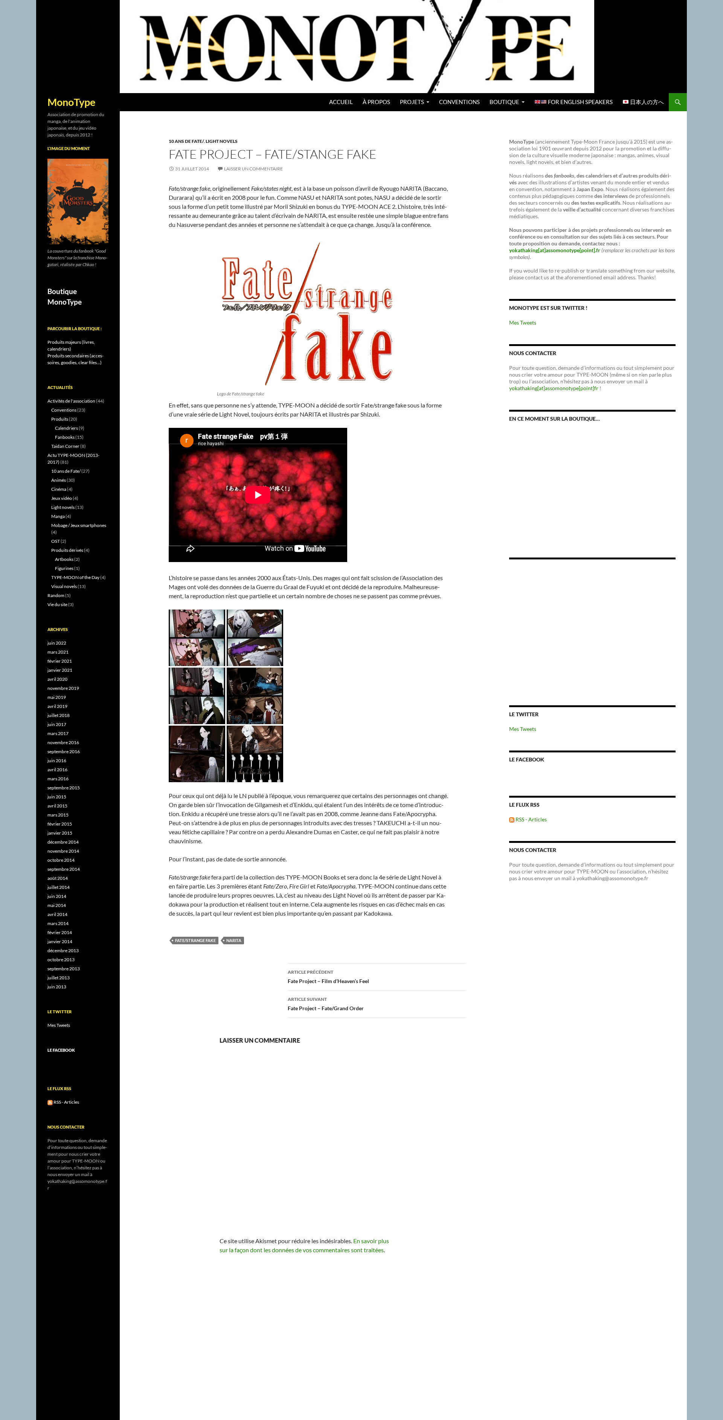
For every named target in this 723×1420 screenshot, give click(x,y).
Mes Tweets (522, 322)
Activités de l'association (71, 401)
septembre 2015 (63, 787)
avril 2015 (57, 806)
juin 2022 (56, 643)
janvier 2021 (59, 670)
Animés (58, 480)
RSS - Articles (530, 819)
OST (55, 541)
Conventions (459, 102)
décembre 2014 (63, 842)
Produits (59, 419)
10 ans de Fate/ (186, 141)
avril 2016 (57, 769)
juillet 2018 (58, 715)
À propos (376, 102)
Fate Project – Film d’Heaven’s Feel (328, 976)
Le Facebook (526, 759)
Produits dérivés (67, 550)
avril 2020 (57, 679)
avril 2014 (57, 914)
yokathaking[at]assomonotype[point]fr (553, 388)
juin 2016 (56, 760)
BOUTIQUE (504, 102)
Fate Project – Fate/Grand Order (326, 1003)
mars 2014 (58, 923)
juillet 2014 (58, 887)
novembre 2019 (63, 688)
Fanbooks (65, 437)
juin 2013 (56, 987)
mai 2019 (56, 697)
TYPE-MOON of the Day (75, 577)
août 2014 (57, 878)
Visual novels (64, 586)
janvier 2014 (59, 941)
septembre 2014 (63, 869)
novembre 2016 (63, 742)
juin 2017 (56, 724)
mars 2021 (58, 652)
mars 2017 (58, 733)
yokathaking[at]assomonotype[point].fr (554, 250)
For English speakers (580, 102)
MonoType (71, 102)
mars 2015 (58, 815)
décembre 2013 (63, 950)
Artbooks (64, 559)
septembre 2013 (63, 968)
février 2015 (59, 824)
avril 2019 (57, 706)
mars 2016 (58, 778)
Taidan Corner (65, 446)
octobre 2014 (61, 860)
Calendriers (66, 428)
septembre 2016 (63, 751)
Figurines (64, 568)
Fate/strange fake (195, 940)
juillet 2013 (58, 977)
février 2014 (59, 932)
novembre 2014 (63, 851)
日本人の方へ (646, 102)
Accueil (341, 102)
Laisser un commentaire (253, 169)
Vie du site (57, 604)
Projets (412, 102)
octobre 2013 (61, 959)
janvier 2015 (59, 833)
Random (55, 595)
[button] (197, 638)
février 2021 (59, 661)
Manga (58, 516)
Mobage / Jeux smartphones (78, 525)
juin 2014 (56, 896)
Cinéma (58, 489)
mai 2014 (56, 905)
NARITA (233, 940)
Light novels (222, 141)
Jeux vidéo (61, 498)
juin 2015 (56, 797)
